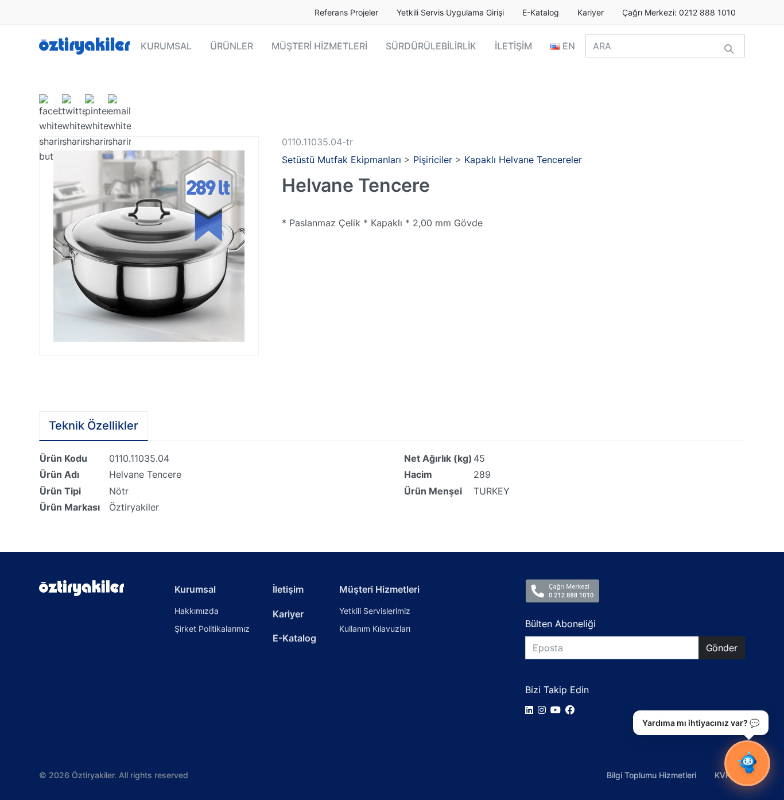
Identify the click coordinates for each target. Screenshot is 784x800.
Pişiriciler (432, 159)
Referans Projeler (346, 12)
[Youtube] (557, 710)
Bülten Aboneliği (560, 623)
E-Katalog (540, 12)
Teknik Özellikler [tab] (93, 425)
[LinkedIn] (531, 710)
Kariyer (590, 12)
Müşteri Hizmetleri (379, 589)
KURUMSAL (166, 46)
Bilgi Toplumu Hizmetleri (651, 775)
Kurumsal (195, 589)
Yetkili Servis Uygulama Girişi (450, 12)
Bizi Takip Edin (557, 689)
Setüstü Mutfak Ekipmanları (341, 159)
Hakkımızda (196, 611)
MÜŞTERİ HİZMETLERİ (319, 46)
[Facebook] (572, 710)
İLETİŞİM (513, 46)
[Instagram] (544, 710)
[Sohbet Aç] (747, 763)
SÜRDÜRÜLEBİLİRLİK (431, 46)
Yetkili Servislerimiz (374, 611)
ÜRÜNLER (231, 46)
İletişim (288, 589)
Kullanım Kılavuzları (374, 628)
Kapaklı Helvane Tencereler (523, 159)
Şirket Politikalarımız (212, 628)
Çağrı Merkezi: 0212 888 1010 (679, 12)
